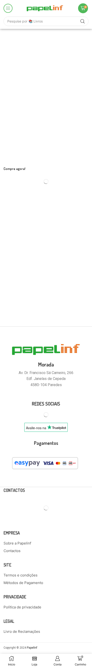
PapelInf (32, 647)
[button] (8, 8)
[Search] (82, 21)
